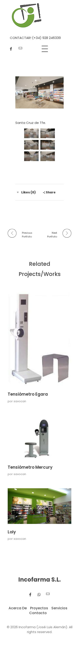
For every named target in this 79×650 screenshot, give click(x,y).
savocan (20, 401)
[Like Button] (17, 192)
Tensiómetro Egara (28, 394)
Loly (12, 532)
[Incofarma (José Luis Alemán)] (26, 15)
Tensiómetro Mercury (30, 467)
